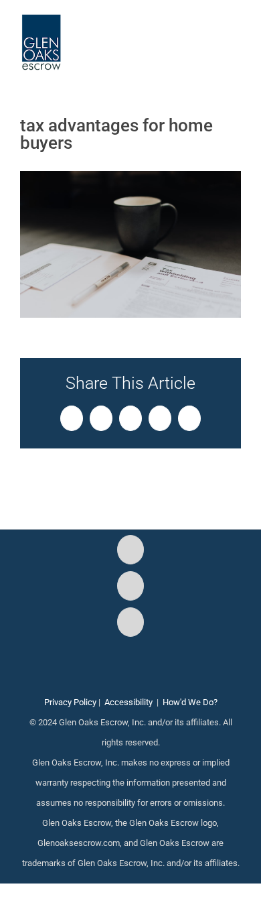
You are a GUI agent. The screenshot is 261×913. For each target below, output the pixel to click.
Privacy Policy (70, 702)
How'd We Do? (190, 702)
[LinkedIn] (130, 622)
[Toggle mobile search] (211, 34)
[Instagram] (130, 586)
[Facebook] (130, 549)
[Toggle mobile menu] (235, 34)
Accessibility (128, 702)
